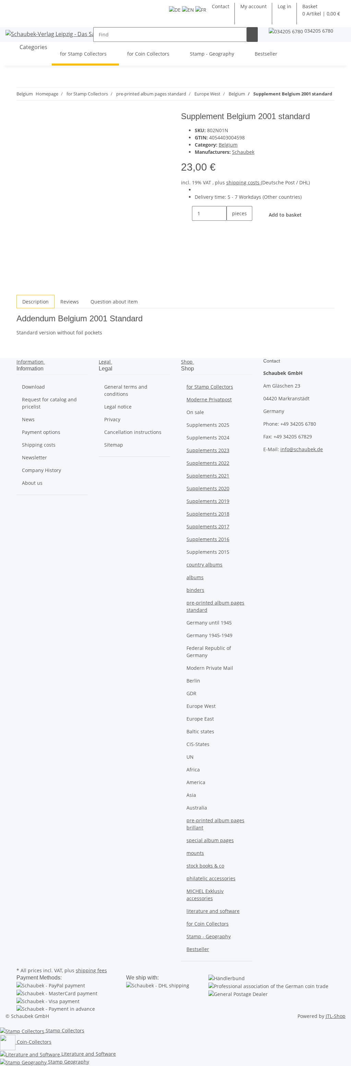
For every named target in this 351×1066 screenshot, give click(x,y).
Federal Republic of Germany (208, 651)
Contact (220, 6)
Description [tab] (35, 301)
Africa (193, 769)
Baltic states (200, 731)
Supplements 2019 (207, 501)
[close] (21, 119)
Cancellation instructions (132, 432)
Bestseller (197, 949)
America (195, 782)
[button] (284, 6)
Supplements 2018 (207, 514)
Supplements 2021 (207, 475)
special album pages (210, 840)
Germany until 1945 (209, 622)
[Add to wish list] (34, 133)
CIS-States (197, 744)
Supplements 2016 (207, 539)
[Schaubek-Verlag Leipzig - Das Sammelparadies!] (66, 34)
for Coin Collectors (207, 923)
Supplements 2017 (207, 526)
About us (32, 483)
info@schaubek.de (301, 449)
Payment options (41, 432)
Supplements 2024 (207, 437)
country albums (204, 564)
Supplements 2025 (207, 425)
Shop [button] (187, 361)
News (28, 419)
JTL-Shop (336, 1016)
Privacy (112, 419)
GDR (191, 693)
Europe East (200, 718)
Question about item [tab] (114, 301)
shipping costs (243, 182)
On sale (195, 412)
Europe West (201, 706)
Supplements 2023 (207, 450)
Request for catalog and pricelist (49, 403)
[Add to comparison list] (21, 133)
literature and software (213, 911)
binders (195, 590)
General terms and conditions (125, 390)
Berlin (193, 680)
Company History (41, 470)
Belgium (228, 144)
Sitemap (113, 445)
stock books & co (205, 865)
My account (253, 6)
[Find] (252, 34)
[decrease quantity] (186, 213)
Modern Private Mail (209, 668)
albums (195, 577)
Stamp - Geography (208, 936)
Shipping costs (39, 445)
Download (33, 386)
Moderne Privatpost (209, 399)
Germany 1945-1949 (209, 635)
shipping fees (91, 970)
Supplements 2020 (207, 488)
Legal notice (118, 406)
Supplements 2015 (207, 552)
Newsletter (34, 457)
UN (190, 757)
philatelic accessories (210, 878)
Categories (32, 47)
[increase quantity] (232, 228)
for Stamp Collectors (209, 386)
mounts (195, 853)
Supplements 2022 (207, 463)
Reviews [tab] (69, 301)
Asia (191, 795)
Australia (196, 807)
